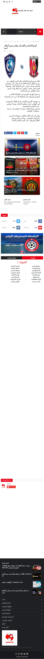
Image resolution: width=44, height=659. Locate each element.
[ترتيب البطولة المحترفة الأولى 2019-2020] (22, 253)
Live (7, 149)
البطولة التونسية (6, 606)
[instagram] (4, 2)
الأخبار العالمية (35, 41)
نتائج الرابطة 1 (11, 258)
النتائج (3, 624)
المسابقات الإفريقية (8, 617)
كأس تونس (5, 627)
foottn (5, 41)
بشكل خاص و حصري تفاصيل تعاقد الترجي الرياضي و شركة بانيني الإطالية (21, 171)
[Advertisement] (22, 379)
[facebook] (12, 2)
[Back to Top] (16, 654)
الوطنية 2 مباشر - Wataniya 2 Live (12, 582)
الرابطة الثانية (6, 613)
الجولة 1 (32, 258)
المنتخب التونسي (7, 620)
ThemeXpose (25, 656)
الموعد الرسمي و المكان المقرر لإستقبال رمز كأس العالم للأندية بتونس (20, 191)
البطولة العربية (6, 610)
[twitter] (9, 2)
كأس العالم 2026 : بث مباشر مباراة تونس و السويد (21, 153)
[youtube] (7, 2)
